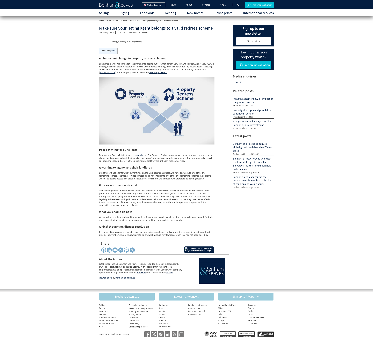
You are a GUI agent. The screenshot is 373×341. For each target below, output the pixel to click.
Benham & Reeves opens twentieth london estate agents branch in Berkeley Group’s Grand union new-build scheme (252, 164)
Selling (104, 13)
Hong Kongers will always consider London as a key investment (252, 123)
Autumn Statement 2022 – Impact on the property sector (253, 100)
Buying (124, 13)
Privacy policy (135, 314)
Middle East (223, 323)
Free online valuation (138, 305)
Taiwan (251, 308)
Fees (101, 326)
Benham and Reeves (138, 32)
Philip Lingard (239, 117)
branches (141, 272)
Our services (134, 320)
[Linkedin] (109, 250)
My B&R (223, 4)
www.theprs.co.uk (158, 72)
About (189, 4)
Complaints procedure (138, 326)
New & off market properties (141, 308)
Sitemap (162, 320)
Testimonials (164, 323)
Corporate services (256, 317)
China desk (252, 323)
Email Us (238, 81)
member (140, 155)
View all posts (105, 277)
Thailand (251, 311)
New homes (195, 13)
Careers (162, 317)
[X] (133, 250)
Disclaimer (133, 317)
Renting (170, 13)
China (220, 308)
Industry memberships (139, 311)
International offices (227, 305)
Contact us (163, 305)
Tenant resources (106, 323)
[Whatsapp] (120, 250)
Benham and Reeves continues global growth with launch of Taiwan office (253, 147)
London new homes (107, 317)
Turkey (251, 314)
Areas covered (194, 308)
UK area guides (194, 314)
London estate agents (197, 305)
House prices (223, 13)
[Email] (115, 250)
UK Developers (165, 326)
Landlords (147, 13)
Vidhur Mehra (238, 105)
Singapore (252, 305)
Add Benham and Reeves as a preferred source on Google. (201, 249)
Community (134, 323)
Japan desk (253, 320)
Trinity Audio (126, 42)
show (113, 51)
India (220, 314)
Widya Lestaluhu (240, 128)
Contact (206, 4)
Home (101, 20)
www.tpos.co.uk (107, 72)
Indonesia (222, 317)
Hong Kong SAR (224, 311)
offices (169, 272)
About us (162, 311)
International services (258, 13)
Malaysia (221, 320)
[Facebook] (103, 250)
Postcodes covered (196, 311)
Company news (121, 20)
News (173, 4)
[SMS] (127, 250)
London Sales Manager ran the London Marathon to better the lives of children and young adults (253, 180)
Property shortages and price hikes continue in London (252, 111)
